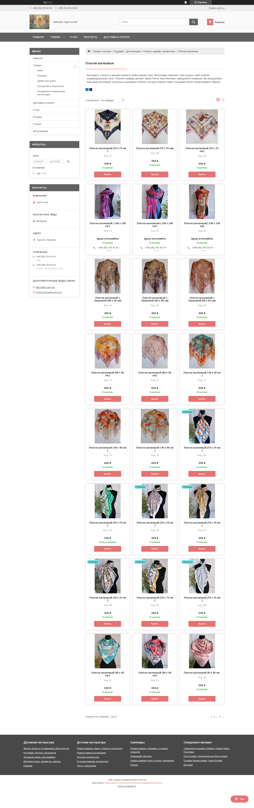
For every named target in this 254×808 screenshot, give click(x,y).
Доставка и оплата (117, 37)
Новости (38, 58)
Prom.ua (142, 780)
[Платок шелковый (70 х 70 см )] (108, 126)
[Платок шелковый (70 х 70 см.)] (202, 126)
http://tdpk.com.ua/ (45, 287)
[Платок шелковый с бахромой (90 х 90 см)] (108, 276)
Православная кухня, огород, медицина (152, 760)
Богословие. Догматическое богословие (205, 756)
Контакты (90, 37)
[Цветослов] (39, 28)
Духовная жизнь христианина (39, 757)
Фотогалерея (40, 131)
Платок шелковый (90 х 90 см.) (107, 374)
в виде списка (222, 100)
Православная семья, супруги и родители (99, 748)
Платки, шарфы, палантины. (159, 51)
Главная (38, 37)
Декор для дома (46, 81)
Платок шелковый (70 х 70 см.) (202, 149)
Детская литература (88, 757)
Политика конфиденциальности (146, 783)
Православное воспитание (91, 752)
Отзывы (37, 117)
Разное (134, 765)
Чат (242, 799)
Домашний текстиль (141, 756)
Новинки (27, 765)
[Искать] (193, 22)
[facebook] (87, 90)
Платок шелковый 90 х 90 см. (202, 672)
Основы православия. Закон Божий (203, 760)
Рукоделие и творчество (50, 86)
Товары (55, 37)
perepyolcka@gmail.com (49, 292)
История (188, 765)
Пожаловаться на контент (116, 783)
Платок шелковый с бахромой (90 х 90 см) (107, 299)
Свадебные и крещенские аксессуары (51, 93)
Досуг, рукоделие (86, 765)
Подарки (119, 51)
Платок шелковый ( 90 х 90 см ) (202, 374)
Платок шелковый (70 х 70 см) (154, 148)
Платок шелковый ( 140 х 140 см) (202, 224)
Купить (107, 174)
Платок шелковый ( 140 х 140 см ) (108, 224)
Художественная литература (92, 761)
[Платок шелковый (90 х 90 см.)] (108, 351)
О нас (74, 37)
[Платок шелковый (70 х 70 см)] (155, 126)
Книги (40, 70)
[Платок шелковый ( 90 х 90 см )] (202, 351)
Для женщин (133, 51)
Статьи (37, 124)
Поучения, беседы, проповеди (39, 752)
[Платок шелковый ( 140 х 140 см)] (202, 201)
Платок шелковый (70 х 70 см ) (108, 149)
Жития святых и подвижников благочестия (46, 748)
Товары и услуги (101, 51)
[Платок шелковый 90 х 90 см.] (202, 651)
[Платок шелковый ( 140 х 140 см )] (108, 201)
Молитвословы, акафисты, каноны (42, 761)
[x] (90, 90)
